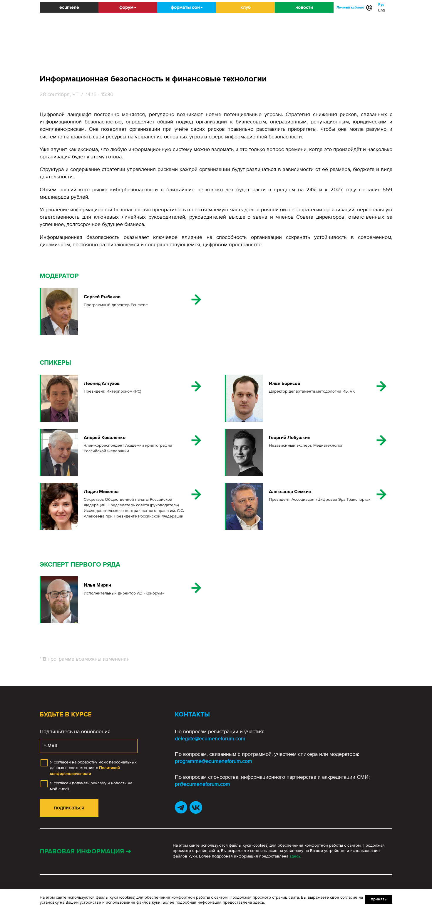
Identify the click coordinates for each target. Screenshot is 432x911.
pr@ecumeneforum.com (202, 784)
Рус (381, 5)
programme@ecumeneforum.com (213, 761)
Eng (381, 10)
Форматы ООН (185, 7)
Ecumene (69, 7)
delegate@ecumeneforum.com (210, 738)
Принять (378, 899)
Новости (304, 7)
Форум (126, 7)
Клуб (245, 7)
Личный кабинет (350, 7)
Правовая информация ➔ (85, 851)
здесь (294, 856)
